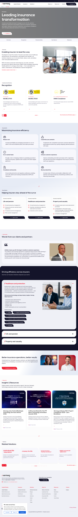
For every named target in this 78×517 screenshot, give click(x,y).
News (55, 489)
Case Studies (56, 498)
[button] (3, 115)
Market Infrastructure (6, 491)
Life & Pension (20, 493)
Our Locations (44, 498)
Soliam (31, 498)
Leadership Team (45, 491)
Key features (54, 40)
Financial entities (39, 40)
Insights (55, 493)
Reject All (15, 512)
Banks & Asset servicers (6, 493)
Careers (63, 4)
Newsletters (56, 491)
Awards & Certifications (46, 493)
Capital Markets (5, 489)
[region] (14, 509)
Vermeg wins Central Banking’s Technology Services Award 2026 (13, 412)
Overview (9, 40)
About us (50, 4)
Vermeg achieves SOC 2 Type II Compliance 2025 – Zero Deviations (63, 412)
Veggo (31, 502)
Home (2, 6)
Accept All (22, 512)
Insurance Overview (21, 489)
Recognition (23, 40)
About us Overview (45, 489)
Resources (57, 4)
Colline (31, 493)
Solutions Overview (33, 489)
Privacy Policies (73, 507)
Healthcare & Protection (22, 491)
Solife (31, 500)
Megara (31, 491)
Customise (7, 512)
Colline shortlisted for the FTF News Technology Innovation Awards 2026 (37, 412)
